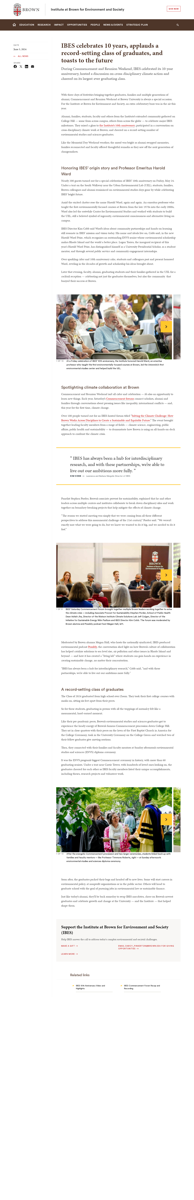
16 (89, 371)
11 (79, 371)
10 (76, 371)
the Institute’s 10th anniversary (117, 125)
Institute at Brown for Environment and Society (87, 9)
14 (85, 371)
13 (83, 371)
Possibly (92, 647)
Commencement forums (120, 399)
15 (87, 371)
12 (81, 371)
